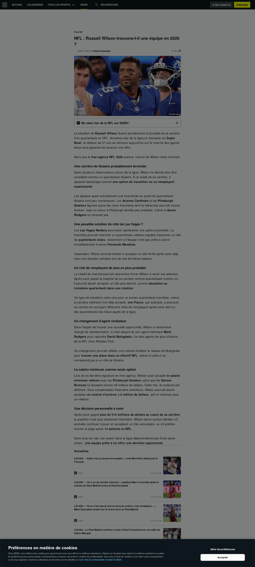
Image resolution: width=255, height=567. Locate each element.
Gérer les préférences (222, 549)
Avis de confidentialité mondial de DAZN (102, 559)
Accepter (223, 557)
